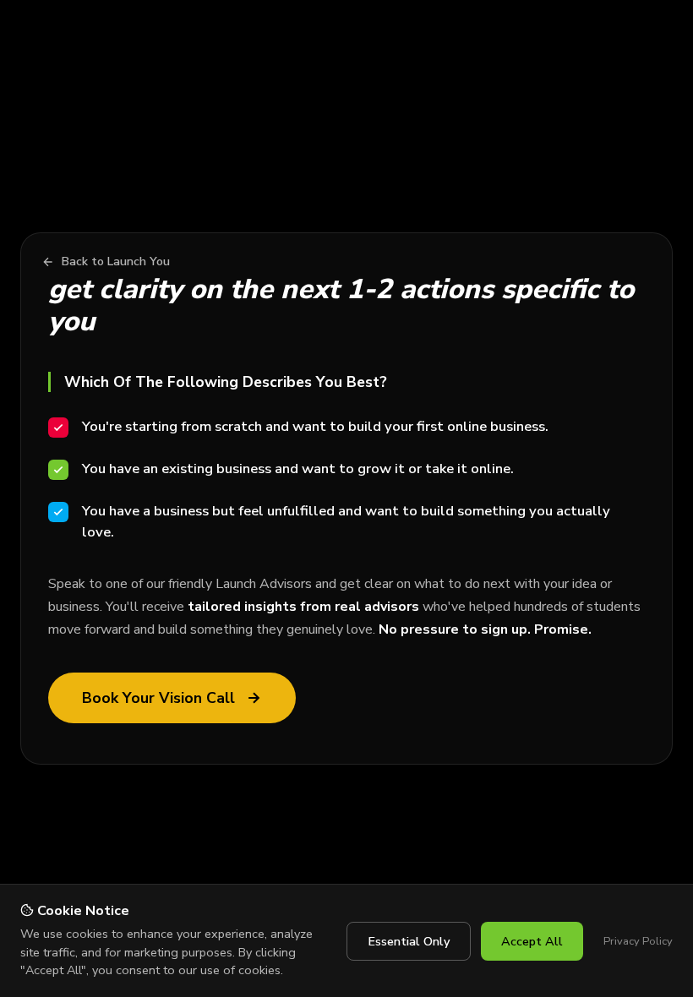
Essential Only (409, 941)
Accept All (532, 941)
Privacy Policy (638, 941)
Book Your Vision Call (158, 698)
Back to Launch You (116, 261)
